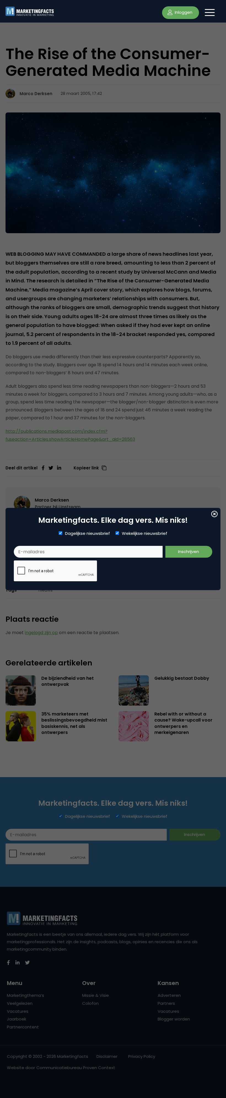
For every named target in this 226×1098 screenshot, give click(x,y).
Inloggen (183, 12)
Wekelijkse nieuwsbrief (144, 533)
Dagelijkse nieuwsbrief (87, 533)
